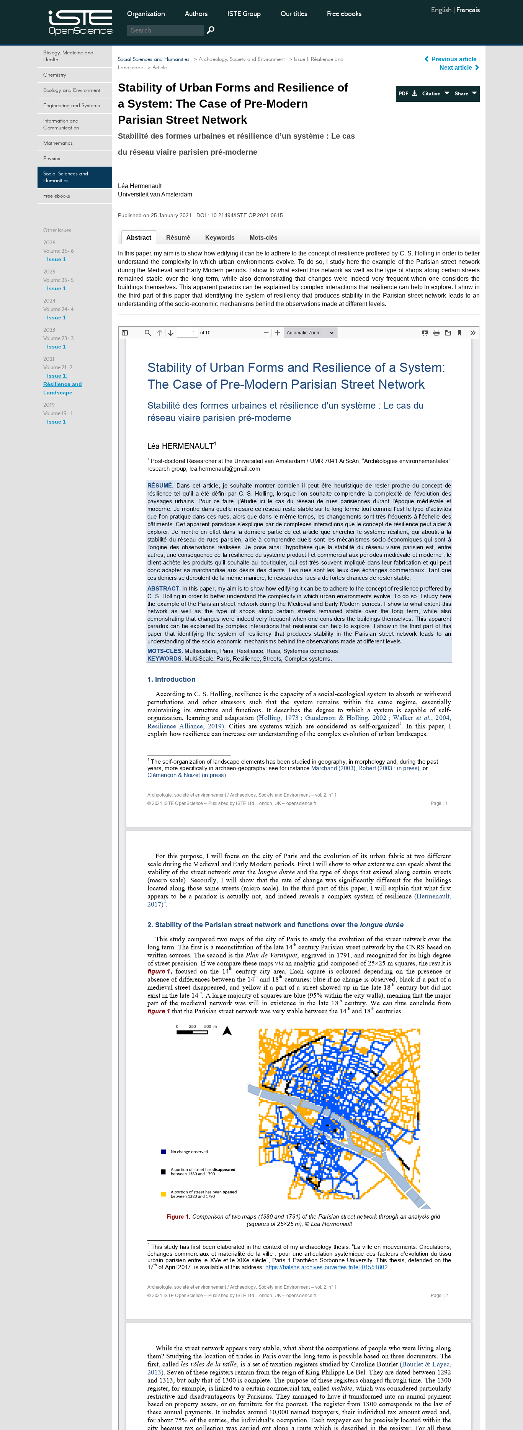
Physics (51, 158)
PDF (405, 93)
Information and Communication (61, 124)
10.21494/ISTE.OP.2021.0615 (247, 215)
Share (463, 93)
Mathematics (58, 143)
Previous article (454, 59)
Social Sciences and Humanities (65, 177)
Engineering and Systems (71, 106)
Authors (196, 14)
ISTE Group (244, 14)
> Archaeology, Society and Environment (238, 59)
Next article (457, 67)
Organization (146, 14)
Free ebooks (344, 14)
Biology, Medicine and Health (68, 56)
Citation (433, 93)
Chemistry (54, 75)
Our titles (294, 14)
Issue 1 (56, 259)
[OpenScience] (80, 21)
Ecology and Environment (71, 90)
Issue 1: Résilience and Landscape (62, 384)
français (468, 10)
